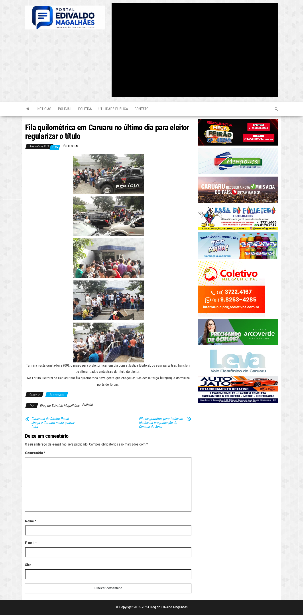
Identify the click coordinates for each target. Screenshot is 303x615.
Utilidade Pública (113, 109)
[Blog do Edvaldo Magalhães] (28, 109)
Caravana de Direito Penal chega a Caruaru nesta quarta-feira (53, 423)
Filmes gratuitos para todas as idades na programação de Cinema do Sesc (161, 423)
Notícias (44, 109)
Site (28, 565)
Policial (64, 109)
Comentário (35, 453)
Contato (141, 109)
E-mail (31, 543)
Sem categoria (56, 394)
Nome (30, 521)
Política (85, 109)
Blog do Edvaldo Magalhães (59, 405)
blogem (73, 146)
